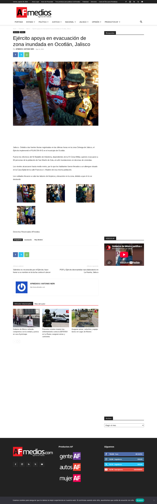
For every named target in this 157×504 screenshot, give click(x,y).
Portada (19, 22)
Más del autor (40, 304)
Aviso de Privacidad (47, 1)
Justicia (56, 22)
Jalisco (82, 22)
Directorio (94, 1)
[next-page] (18, 341)
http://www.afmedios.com (37, 287)
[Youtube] (142, 1)
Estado (29, 22)
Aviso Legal (35, 1)
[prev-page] (14, 341)
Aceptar (140, 500)
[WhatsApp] (26, 54)
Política (42, 22)
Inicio (14, 29)
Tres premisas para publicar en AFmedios (67, 1)
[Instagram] (130, 1)
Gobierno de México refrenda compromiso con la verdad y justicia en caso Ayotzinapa (26, 331)
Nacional (69, 22)
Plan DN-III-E (38, 240)
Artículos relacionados (23, 304)
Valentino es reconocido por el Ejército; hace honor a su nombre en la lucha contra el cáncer (32, 271)
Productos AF (111, 22)
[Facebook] (126, 1)
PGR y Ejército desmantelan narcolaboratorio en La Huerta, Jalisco (79, 271)
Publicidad (86, 1)
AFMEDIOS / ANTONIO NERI (25, 49)
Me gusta (139, 454)
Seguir (139, 459)
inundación (28, 240)
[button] (141, 22)
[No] (154, 500)
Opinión (95, 22)
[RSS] (134, 1)
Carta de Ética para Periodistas (108, 1)
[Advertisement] (124, 203)
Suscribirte (138, 469)
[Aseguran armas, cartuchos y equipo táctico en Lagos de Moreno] (85, 318)
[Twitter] (138, 1)
